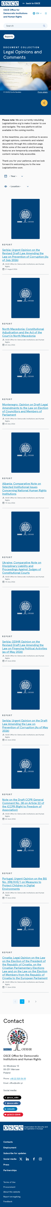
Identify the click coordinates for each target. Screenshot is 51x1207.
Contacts (8, 1141)
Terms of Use (9, 1182)
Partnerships (10, 1170)
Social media (9, 1158)
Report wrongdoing (11, 1196)
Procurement (9, 1187)
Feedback (7, 1201)
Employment (9, 1147)
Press (6, 1164)
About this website (11, 1192)
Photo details (43, 92)
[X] (21, 1159)
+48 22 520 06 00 (18, 1078)
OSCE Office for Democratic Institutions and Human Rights (15, 13)
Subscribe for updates (14, 1153)
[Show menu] (46, 13)
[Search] (44, 26)
